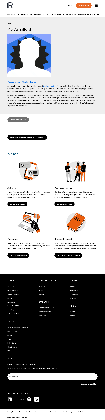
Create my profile (88, 384)
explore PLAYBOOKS (18, 255)
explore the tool (64, 204)
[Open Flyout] (96, 5)
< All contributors (18, 120)
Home (10, 24)
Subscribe (84, 5)
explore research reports (68, 255)
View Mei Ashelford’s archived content (27, 137)
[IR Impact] (10, 5)
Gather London (49, 86)
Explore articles (17, 204)
